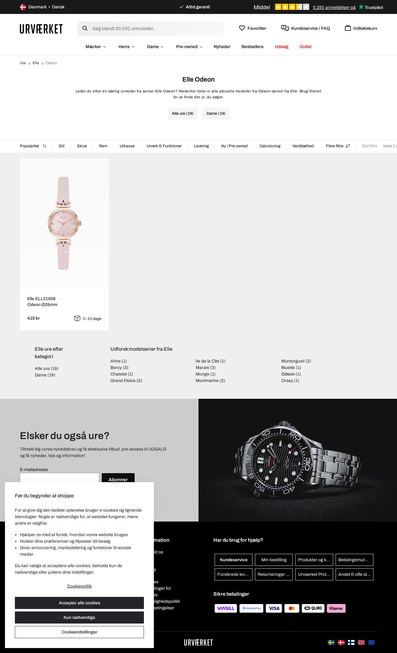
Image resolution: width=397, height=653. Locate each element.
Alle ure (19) (183, 113)
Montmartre (207, 380)
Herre (124, 46)
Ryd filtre (369, 146)
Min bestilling (274, 559)
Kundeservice (234, 559)
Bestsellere (253, 46)
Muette (288, 367)
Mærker (93, 46)
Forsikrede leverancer (234, 574)
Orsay (287, 380)
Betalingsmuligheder (355, 559)
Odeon (288, 374)
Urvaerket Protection (315, 574)
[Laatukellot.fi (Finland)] (351, 642)
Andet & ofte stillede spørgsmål (355, 574)
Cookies (150, 582)
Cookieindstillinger (79, 632)
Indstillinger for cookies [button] (157, 591)
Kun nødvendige (79, 617)
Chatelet (118, 374)
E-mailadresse (34, 469)
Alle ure (42, 368)
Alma (115, 361)
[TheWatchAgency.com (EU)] (371, 642)
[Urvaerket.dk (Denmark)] (342, 642)
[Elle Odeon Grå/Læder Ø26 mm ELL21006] (64, 223)
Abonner (118, 479)
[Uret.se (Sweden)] (331, 642)
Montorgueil (293, 361)
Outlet (305, 46)
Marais (202, 367)
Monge (202, 374)
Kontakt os (153, 552)
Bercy (116, 367)
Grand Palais (123, 380)
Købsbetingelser (158, 608)
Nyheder (222, 46)
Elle (36, 63)
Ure (23, 63)
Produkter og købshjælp (315, 559)
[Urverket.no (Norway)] (361, 642)
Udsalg (281, 46)
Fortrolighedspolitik (161, 601)
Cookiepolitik (79, 586)
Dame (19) (216, 113)
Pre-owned (187, 46)
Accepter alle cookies (79, 603)
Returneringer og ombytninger (275, 574)
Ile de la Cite (207, 361)
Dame (153, 46)
